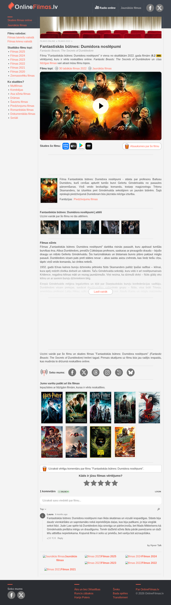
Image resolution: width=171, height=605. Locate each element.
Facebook (150, 8)
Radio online (108, 8)
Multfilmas (16, 85)
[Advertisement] (100, 164)
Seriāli (14, 117)
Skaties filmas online (20, 20)
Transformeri (120, 597)
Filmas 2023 (17, 59)
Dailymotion (119, 372)
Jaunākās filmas (131, 8)
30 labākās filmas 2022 (73, 68)
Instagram (107, 372)
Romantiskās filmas (22, 109)
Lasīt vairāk (100, 291)
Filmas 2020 (17, 71)
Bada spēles (120, 593)
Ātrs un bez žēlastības (87, 589)
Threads (96, 372)
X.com (160, 8)
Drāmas (15, 97)
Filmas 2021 (17, 67)
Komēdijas (16, 89)
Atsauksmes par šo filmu (144, 146)
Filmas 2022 (17, 63)
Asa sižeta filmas (20, 93)
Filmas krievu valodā (20, 41)
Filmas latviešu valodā (21, 37)
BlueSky (131, 372)
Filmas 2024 (17, 55)
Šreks (116, 589)
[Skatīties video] (101, 106)
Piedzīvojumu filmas (22, 105)
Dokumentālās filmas (22, 113)
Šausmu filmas (19, 101)
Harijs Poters (82, 597)
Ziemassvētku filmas (22, 75)
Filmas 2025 (17, 51)
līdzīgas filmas (48, 63)
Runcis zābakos (83, 593)
